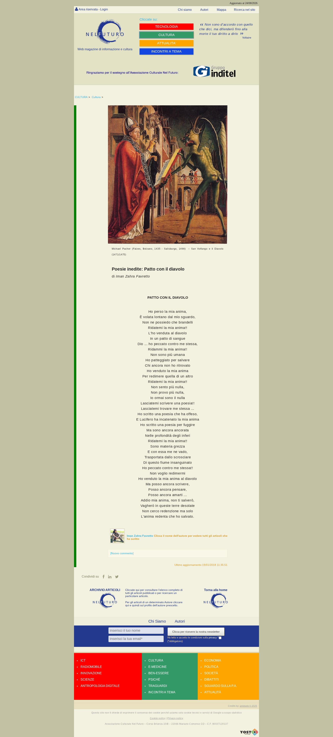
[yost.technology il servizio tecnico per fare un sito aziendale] (249, 734)
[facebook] (103, 577)
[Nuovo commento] (122, 553)
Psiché (154, 679)
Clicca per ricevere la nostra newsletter (196, 631)
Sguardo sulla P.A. (220, 686)
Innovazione (91, 673)
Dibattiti (211, 679)
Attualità (212, 692)
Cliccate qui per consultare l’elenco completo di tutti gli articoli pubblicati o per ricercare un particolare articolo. (153, 593)
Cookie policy (157, 718)
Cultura (96, 97)
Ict (83, 660)
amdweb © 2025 (248, 706)
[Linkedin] (109, 577)
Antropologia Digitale (100, 686)
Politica (211, 666)
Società (211, 673)
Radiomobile (91, 666)
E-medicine (157, 666)
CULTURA (81, 97)
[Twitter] (117, 577)
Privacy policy (175, 718)
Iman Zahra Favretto (140, 535)
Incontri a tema (161, 692)
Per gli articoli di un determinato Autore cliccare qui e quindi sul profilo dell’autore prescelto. (153, 604)
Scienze (87, 679)
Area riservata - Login (93, 9)
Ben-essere (158, 673)
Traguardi (157, 686)
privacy (213, 637)
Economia (212, 660)
